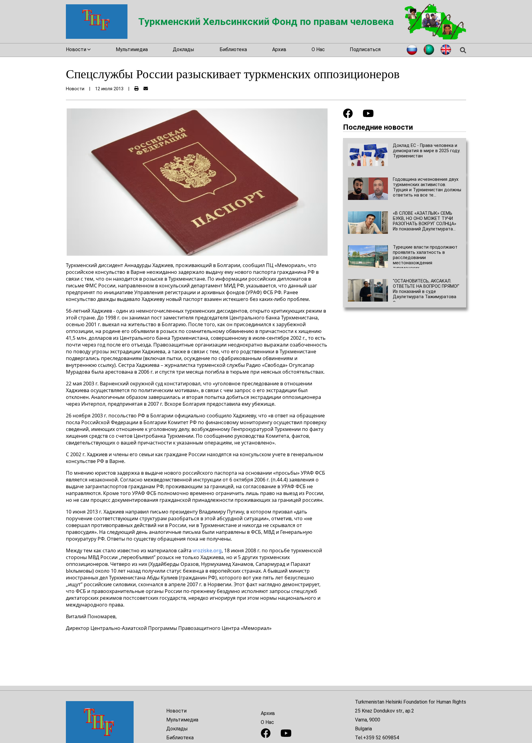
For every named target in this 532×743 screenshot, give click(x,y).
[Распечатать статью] (136, 88)
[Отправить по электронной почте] (145, 88)
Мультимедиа (132, 49)
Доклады (183, 49)
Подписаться (365, 49)
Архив (279, 49)
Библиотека (233, 49)
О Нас (318, 49)
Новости (176, 711)
